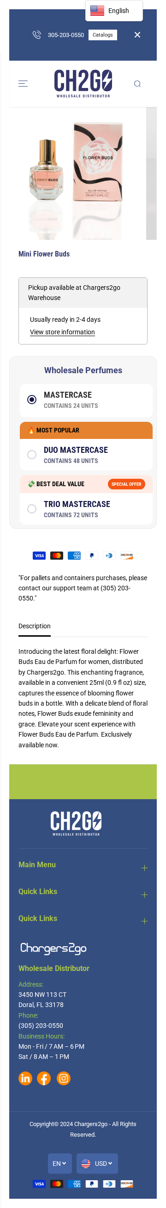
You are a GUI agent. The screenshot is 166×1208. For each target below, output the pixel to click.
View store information (62, 332)
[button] (24, 84)
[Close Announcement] (137, 35)
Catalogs (103, 35)
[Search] (137, 84)
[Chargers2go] (83, 84)
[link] (83, 949)
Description (34, 626)
